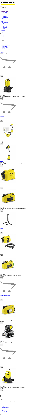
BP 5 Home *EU (1, 340)
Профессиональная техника (5, 37)
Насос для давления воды (5, 44)
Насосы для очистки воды (5, 47)
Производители (3, 410)
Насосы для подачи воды (4, 48)
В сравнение (1, 76)
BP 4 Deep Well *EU (1, 228)
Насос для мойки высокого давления (6, 45)
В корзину (1, 120)
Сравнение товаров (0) (3, 52)
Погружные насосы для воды (5, 50)
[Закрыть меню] (0, 414)
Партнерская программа (4, 411)
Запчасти (3, 36)
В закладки (1, 99)
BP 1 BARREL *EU (1, 161)
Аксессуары (3, 35)
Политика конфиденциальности (5, 407)
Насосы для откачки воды (5, 46)
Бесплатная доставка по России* (4, 402)
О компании (3, 406)
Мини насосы (3, 43)
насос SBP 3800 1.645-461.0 (2, 116)
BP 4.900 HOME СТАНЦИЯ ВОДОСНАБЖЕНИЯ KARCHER (5, 295)
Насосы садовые (3, 49)
